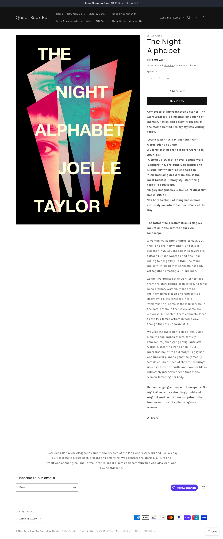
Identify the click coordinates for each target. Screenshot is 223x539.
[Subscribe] (74, 487)
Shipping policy (124, 531)
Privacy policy (86, 531)
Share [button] (154, 417)
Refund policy (69, 531)
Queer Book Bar (31, 531)
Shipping (169, 65)
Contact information (145, 531)
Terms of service (104, 531)
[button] (76, 14)
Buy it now (177, 100)
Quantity (152, 71)
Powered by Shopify (49, 531)
